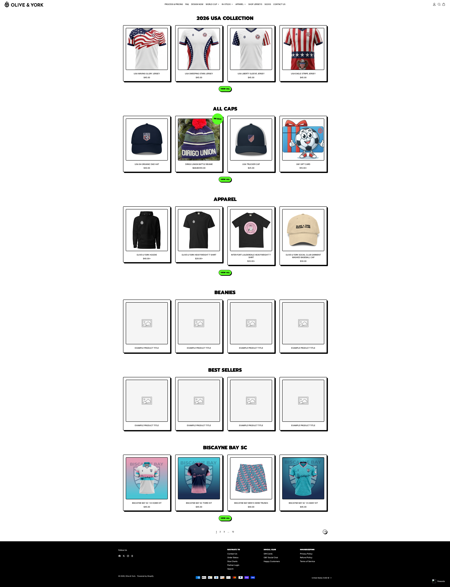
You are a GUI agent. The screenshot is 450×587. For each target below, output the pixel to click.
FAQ (187, 4)
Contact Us (279, 4)
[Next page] (325, 532)
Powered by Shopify (145, 576)
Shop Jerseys (255, 4)
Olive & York (130, 576)
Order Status (232, 557)
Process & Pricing (174, 4)
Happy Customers (272, 561)
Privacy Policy (306, 554)
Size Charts (232, 561)
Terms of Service (307, 561)
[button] (439, 4)
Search (230, 569)
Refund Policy (306, 557)
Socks (267, 4)
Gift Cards (268, 554)
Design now (197, 4)
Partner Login (233, 565)
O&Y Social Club (271, 557)
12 (233, 532)
